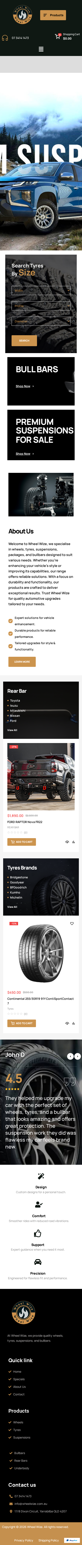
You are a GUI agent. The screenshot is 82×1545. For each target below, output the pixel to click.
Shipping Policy (48, 1540)
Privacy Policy (23, 1540)
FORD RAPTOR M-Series (29, 822)
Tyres (10, 1008)
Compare (4, 842)
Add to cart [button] (30, 842)
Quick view (73, 842)
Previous (70, 1056)
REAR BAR (19, 827)
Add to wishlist (77, 747)
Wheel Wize (34, 1527)
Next (77, 1056)
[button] (41, 49)
